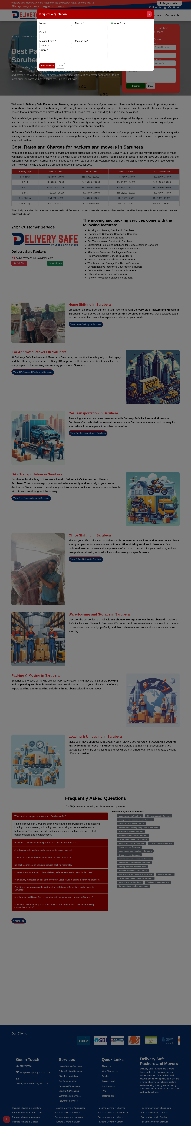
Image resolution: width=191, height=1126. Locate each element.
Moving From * (47, 41)
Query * (43, 50)
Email (42, 32)
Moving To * (81, 41)
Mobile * (79, 23)
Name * (43, 23)
